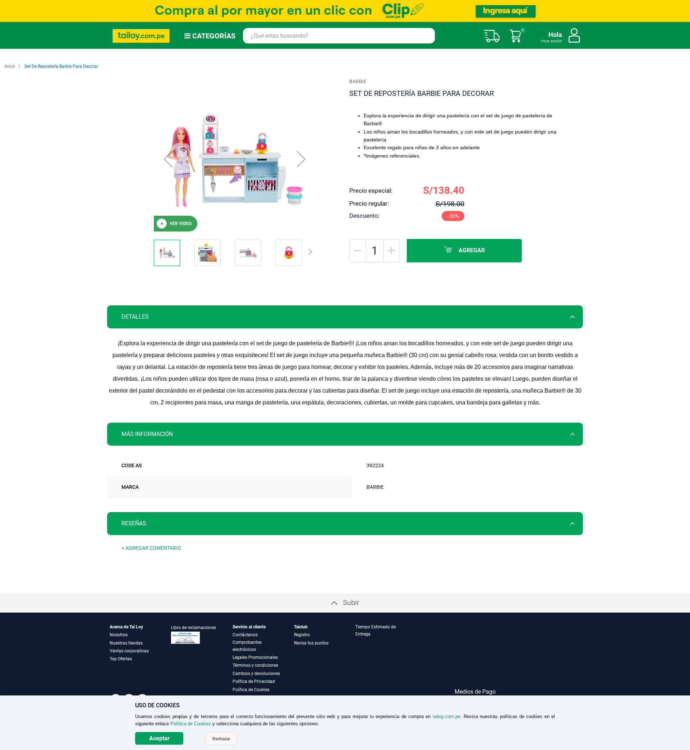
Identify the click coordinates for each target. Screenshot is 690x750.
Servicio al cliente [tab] (249, 626)
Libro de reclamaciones (193, 627)
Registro (302, 634)
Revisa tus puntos (311, 643)
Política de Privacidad (254, 681)
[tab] (345, 316)
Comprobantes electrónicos (247, 646)
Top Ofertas (121, 658)
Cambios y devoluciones (256, 673)
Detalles (135, 316)
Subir (351, 602)
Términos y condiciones (255, 665)
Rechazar (221, 738)
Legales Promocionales (255, 657)
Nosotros (119, 634)
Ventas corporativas (129, 650)
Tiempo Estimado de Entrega (375, 630)
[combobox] (339, 36)
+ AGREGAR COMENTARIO (151, 548)
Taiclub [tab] (301, 626)
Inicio (10, 66)
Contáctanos (245, 634)
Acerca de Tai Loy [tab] (126, 626)
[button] (168, 159)
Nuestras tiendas (126, 643)
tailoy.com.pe (446, 716)
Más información (147, 434)
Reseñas (133, 523)
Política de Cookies (251, 689)
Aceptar (159, 738)
